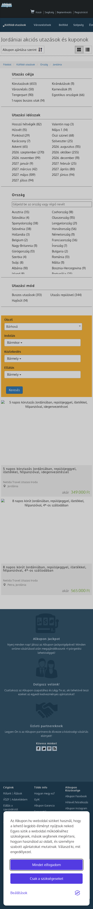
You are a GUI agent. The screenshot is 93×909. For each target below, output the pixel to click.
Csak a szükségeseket (46, 878)
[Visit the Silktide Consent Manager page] (77, 893)
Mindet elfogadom (46, 865)
